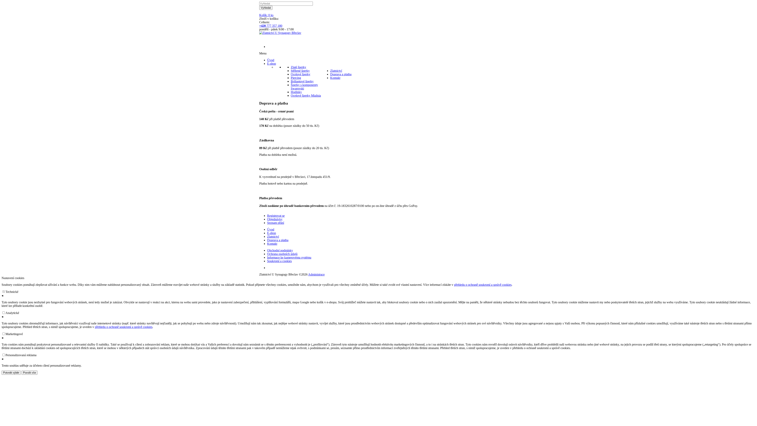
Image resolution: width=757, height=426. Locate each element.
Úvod (270, 229)
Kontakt (272, 243)
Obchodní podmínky (280, 250)
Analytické (12, 313)
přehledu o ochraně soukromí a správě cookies (483, 284)
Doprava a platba (277, 240)
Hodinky (296, 92)
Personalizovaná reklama (21, 355)
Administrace (316, 274)
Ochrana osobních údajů (282, 254)
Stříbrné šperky (300, 70)
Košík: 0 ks (266, 15)
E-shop (271, 233)
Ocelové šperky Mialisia (306, 95)
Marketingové (14, 334)
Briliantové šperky (302, 81)
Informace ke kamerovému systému (289, 257)
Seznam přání (275, 222)
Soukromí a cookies (279, 261)
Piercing (296, 77)
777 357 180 (270, 25)
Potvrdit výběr (11, 372)
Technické (12, 291)
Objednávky (274, 219)
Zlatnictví (273, 236)
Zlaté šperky (298, 67)
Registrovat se (276, 215)
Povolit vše (29, 372)
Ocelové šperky (300, 74)
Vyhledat (266, 7)
